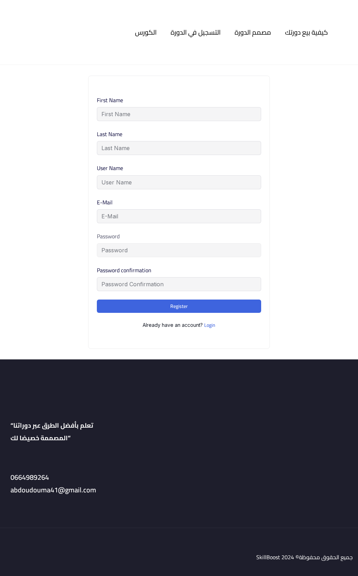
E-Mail (105, 202)
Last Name (109, 134)
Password (108, 236)
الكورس (146, 32)
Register (179, 306)
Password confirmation (124, 270)
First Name (110, 100)
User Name (110, 168)
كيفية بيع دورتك (306, 32)
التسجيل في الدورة (196, 32)
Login (209, 325)
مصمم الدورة (253, 32)
